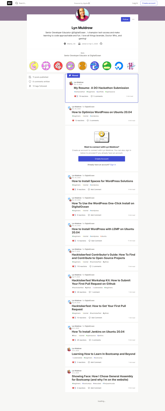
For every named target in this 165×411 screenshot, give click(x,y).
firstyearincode (109, 383)
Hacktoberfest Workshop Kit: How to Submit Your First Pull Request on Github (101, 282)
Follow (125, 19)
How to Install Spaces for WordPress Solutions (102, 181)
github (106, 262)
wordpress (94, 116)
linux (74, 335)
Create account (148, 3)
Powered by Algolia (81, 3)
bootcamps (86, 383)
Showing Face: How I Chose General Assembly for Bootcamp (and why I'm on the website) (102, 378)
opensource (110, 92)
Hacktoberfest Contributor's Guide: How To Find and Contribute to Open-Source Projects (103, 256)
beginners (91, 92)
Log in (135, 3)
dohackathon (79, 92)
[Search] (16, 3)
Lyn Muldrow (79, 82)
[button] (34, 65)
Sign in (113, 165)
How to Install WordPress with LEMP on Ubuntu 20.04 (103, 230)
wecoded (97, 383)
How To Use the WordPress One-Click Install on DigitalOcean (103, 205)
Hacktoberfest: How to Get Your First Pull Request (99, 307)
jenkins (100, 335)
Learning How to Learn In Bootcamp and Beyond (103, 354)
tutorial (85, 116)
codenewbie (98, 287)
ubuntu (103, 236)
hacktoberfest (95, 262)
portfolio (100, 92)
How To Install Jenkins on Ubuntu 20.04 (98, 331)
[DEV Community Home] (9, 3)
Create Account (101, 159)
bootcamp (98, 358)
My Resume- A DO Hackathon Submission (101, 87)
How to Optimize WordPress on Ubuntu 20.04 (102, 112)
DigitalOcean (89, 107)
